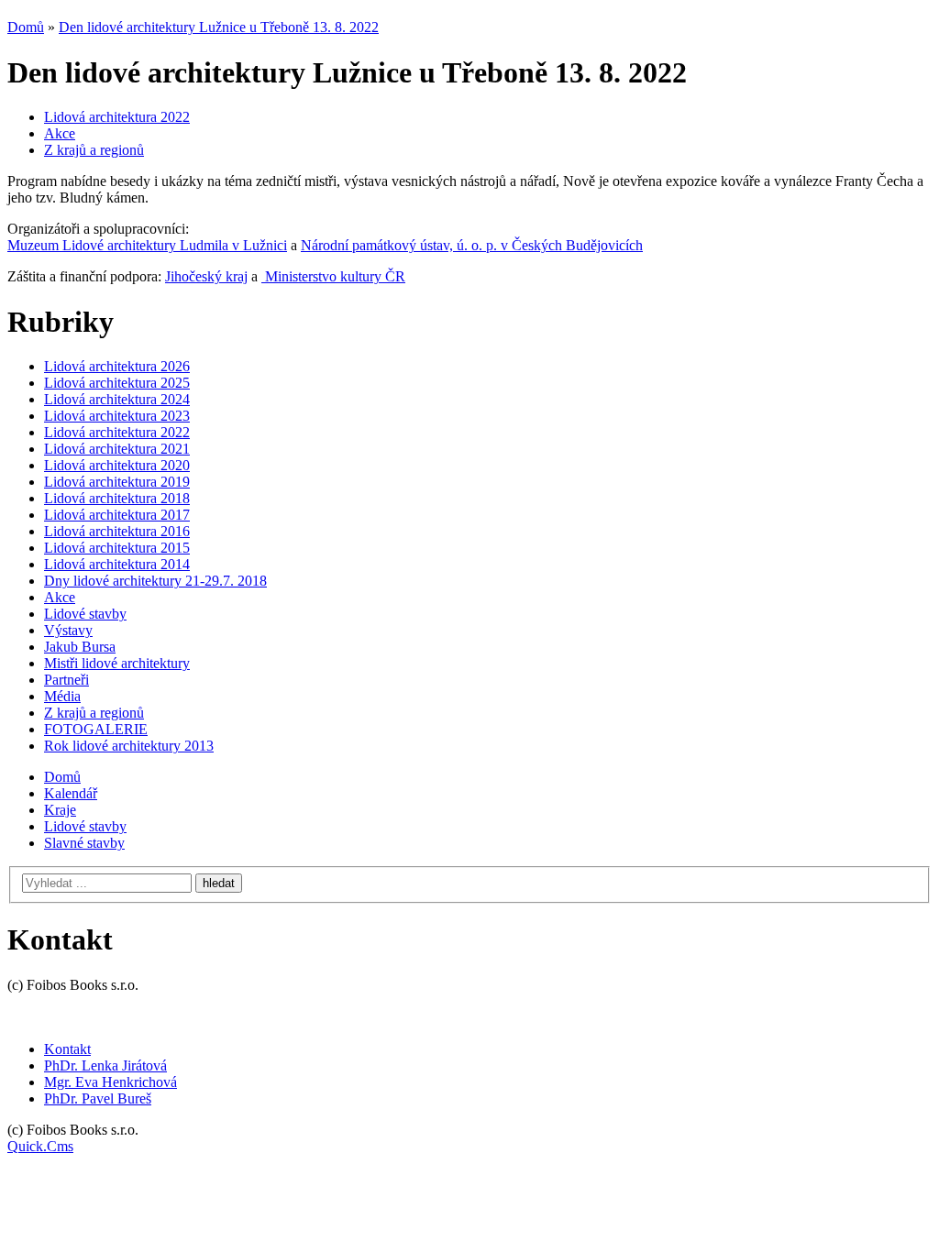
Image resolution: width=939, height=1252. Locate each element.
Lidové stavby (85, 613)
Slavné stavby (84, 843)
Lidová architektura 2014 (117, 564)
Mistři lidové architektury (117, 663)
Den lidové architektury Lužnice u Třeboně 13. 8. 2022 (219, 27)
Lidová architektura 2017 (117, 514)
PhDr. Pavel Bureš (97, 1098)
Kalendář (70, 793)
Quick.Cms (40, 1146)
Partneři (66, 679)
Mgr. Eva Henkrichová (110, 1082)
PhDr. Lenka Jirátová (105, 1065)
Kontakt (67, 1049)
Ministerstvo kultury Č (328, 276)
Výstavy (68, 630)
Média (62, 696)
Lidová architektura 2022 (117, 117)
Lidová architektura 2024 (117, 399)
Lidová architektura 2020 (117, 465)
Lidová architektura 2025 (117, 382)
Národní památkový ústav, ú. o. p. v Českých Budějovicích (472, 245)
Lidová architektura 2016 (117, 531)
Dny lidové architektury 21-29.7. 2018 (155, 580)
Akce (59, 133)
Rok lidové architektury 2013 (129, 745)
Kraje (60, 810)
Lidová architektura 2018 (117, 498)
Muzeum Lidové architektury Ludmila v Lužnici (147, 245)
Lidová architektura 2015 (117, 547)
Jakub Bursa (80, 646)
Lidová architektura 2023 (117, 415)
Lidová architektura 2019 (117, 481)
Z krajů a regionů (94, 150)
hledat (219, 883)
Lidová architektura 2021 (117, 448)
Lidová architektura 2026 (117, 366)
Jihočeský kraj (206, 276)
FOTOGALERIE (96, 729)
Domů (25, 27)
